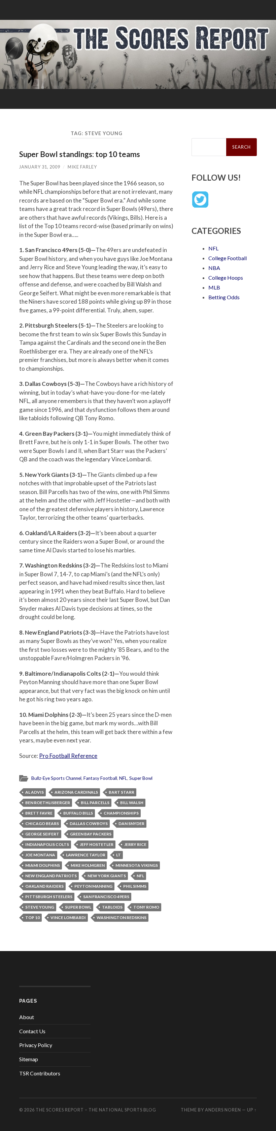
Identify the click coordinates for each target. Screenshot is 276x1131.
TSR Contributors (39, 1073)
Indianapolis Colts (47, 844)
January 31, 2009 (39, 167)
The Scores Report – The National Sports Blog (96, 1109)
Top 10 (32, 917)
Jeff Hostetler (96, 844)
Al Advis (34, 792)
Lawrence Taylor (85, 854)
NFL (123, 778)
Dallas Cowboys (89, 823)
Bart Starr (121, 792)
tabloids (112, 907)
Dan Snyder (131, 823)
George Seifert (42, 833)
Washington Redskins (121, 917)
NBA (214, 268)
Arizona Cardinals (76, 792)
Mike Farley (82, 167)
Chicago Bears (42, 823)
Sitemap (28, 1059)
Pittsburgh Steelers (48, 896)
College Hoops (225, 277)
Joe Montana (40, 854)
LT (118, 854)
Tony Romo (146, 907)
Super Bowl (140, 778)
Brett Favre (39, 813)
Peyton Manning (93, 886)
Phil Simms (134, 886)
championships (121, 813)
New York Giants (107, 875)
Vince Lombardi (68, 917)
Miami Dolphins (42, 865)
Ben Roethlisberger (47, 802)
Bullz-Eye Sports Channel (56, 778)
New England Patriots (51, 875)
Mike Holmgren (88, 865)
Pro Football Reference (68, 755)
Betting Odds (224, 297)
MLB (214, 287)
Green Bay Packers (90, 833)
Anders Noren (223, 1109)
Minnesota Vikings (136, 865)
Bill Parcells (95, 802)
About (26, 1017)
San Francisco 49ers (106, 896)
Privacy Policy (35, 1045)
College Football (227, 258)
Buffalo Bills (78, 813)
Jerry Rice (135, 844)
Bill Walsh (131, 802)
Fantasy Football (100, 778)
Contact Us (32, 1031)
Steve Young (39, 907)
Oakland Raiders (44, 886)
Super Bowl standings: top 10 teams (79, 154)
